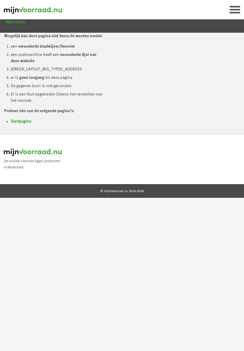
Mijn (15, 22)
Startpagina (21, 121)
